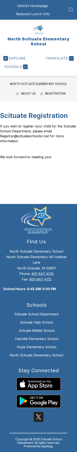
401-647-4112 (40, 279)
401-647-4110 (42, 274)
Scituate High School (36, 322)
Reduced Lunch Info (33, 14)
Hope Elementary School (36, 347)
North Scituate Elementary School (38, 84)
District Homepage (32, 6)
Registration (55, 93)
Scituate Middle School (36, 330)
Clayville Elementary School (36, 339)
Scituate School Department (36, 314)
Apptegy (47, 446)
